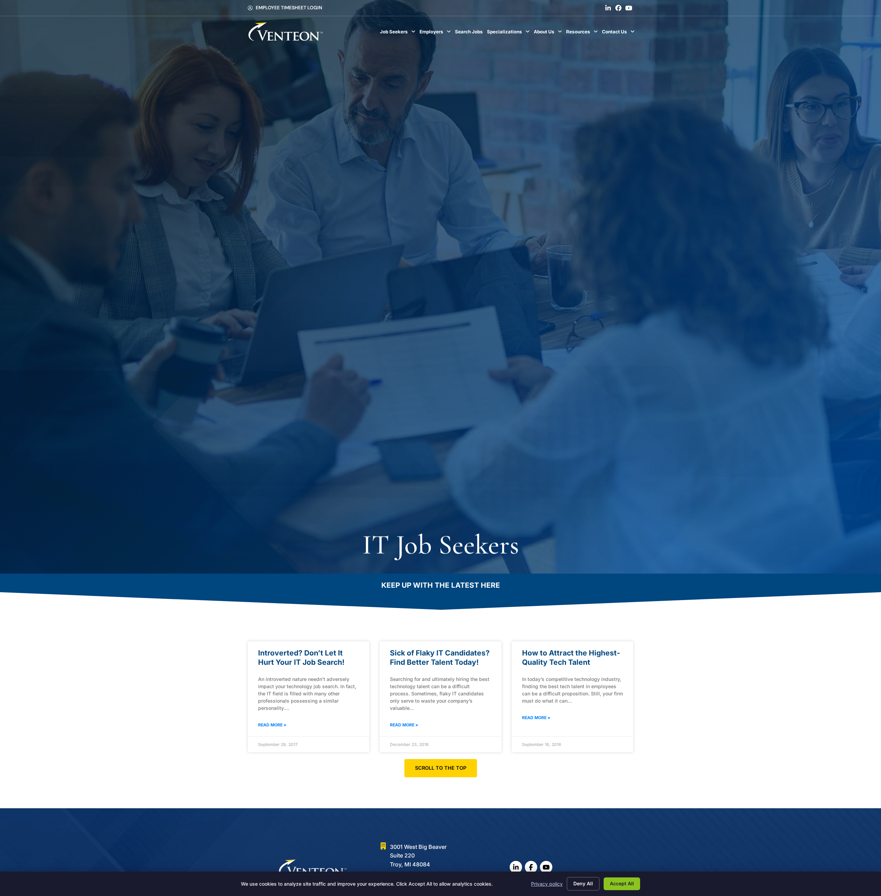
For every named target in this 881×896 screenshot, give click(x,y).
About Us (549, 33)
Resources (583, 33)
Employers (436, 33)
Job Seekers (398, 33)
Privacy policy (547, 884)
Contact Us (619, 33)
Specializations (509, 33)
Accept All (622, 883)
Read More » (272, 724)
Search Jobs (470, 33)
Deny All (583, 883)
